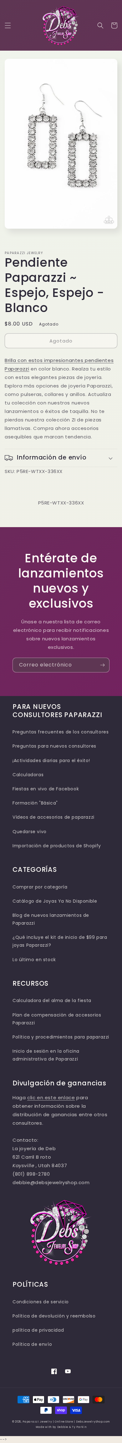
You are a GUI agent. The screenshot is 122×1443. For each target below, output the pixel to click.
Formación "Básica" (35, 803)
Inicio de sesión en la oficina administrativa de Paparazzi (46, 1055)
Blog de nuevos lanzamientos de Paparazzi (51, 919)
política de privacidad (38, 1330)
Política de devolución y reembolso (54, 1316)
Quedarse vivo (30, 831)
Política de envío (32, 1344)
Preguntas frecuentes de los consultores (61, 732)
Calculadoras (28, 775)
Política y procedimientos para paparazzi (61, 1037)
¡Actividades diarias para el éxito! (51, 760)
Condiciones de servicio (41, 1302)
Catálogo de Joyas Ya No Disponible (55, 901)
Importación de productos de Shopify (57, 846)
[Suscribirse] (102, 665)
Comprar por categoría (40, 887)
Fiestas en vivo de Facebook (46, 789)
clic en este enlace (51, 1097)
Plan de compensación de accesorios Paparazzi (57, 1019)
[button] (8, 25)
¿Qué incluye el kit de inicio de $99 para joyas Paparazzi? (60, 941)
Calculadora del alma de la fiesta (52, 1000)
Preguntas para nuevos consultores (54, 746)
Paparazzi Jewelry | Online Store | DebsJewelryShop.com (66, 1422)
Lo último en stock (34, 959)
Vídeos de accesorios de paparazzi (53, 817)
